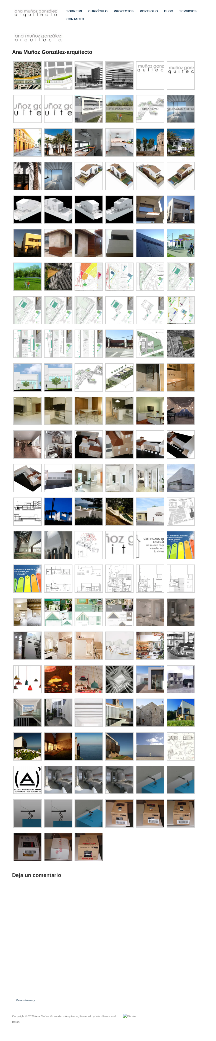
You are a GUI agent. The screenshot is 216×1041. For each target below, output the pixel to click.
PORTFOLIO (149, 11)
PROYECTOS (124, 11)
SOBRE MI (74, 11)
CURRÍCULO (97, 11)
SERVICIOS (188, 11)
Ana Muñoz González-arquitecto (52, 52)
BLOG (168, 11)
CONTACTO (75, 19)
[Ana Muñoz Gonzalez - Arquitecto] (36, 12)
